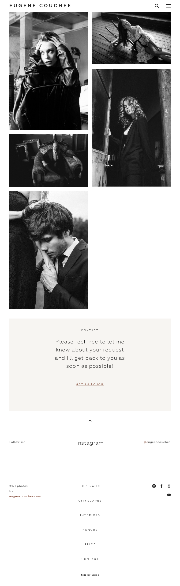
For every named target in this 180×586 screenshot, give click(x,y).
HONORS (90, 529)
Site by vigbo (90, 575)
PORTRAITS (90, 486)
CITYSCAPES (90, 500)
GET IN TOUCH (90, 384)
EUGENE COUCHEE (40, 6)
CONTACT (90, 559)
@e (146, 442)
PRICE (90, 544)
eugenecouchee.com (25, 496)
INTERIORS (90, 515)
